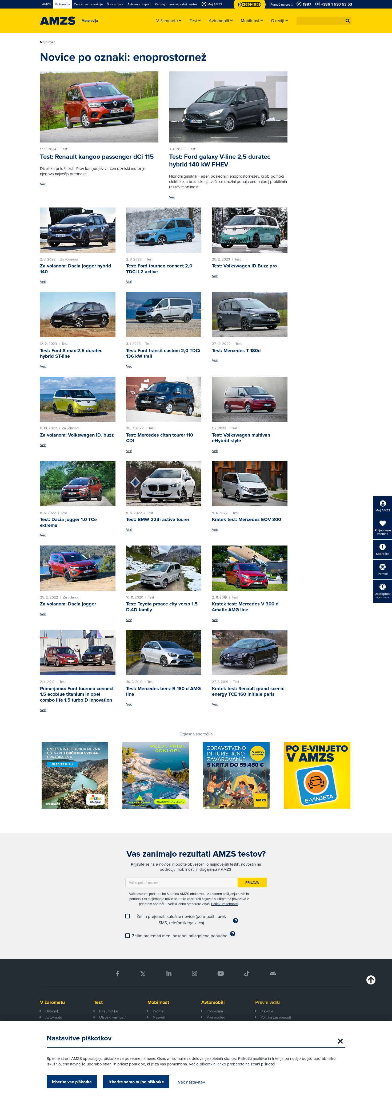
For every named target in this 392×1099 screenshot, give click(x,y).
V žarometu (52, 1002)
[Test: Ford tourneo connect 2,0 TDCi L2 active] (164, 230)
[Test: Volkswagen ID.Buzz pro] (249, 230)
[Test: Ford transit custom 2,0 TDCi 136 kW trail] (164, 314)
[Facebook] (117, 974)
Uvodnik (52, 1011)
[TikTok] (247, 974)
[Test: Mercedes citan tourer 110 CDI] (164, 399)
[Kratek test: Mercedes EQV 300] (249, 483)
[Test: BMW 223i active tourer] (164, 483)
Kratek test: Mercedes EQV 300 (246, 519)
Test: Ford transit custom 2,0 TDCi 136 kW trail (163, 353)
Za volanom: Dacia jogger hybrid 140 (75, 268)
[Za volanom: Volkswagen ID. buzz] (77, 399)
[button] (347, 21)
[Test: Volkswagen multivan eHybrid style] (249, 399)
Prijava (252, 882)
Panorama (215, 1011)
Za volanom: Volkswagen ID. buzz (77, 435)
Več (43, 184)
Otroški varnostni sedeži (113, 1020)
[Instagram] (194, 974)
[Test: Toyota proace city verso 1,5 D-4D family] (164, 568)
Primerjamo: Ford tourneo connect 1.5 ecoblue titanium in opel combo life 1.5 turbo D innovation (77, 694)
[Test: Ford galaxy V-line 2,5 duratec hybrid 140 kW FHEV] (228, 106)
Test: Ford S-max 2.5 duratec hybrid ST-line (71, 353)
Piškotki (267, 1011)
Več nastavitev (191, 1082)
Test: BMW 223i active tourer (157, 519)
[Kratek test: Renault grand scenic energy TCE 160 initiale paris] (249, 652)
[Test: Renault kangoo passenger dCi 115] (99, 106)
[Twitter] (142, 974)
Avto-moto (53, 1017)
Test (98, 1002)
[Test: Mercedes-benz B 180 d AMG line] (164, 652)
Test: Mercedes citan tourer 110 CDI (159, 438)
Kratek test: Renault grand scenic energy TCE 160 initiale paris (248, 691)
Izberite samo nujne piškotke (136, 1082)
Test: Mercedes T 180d (236, 350)
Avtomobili (213, 1002)
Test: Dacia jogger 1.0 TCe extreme (68, 522)
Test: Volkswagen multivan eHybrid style (241, 438)
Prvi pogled (216, 1017)
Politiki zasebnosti (224, 903)
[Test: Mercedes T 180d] (249, 314)
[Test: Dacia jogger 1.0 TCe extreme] (77, 483)
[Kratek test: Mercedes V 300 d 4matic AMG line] (249, 568)
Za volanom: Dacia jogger (68, 603)
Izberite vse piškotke (72, 1082)
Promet (159, 1011)
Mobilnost (158, 1002)
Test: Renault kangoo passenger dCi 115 (97, 156)
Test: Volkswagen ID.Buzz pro (244, 265)
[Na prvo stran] (57, 21)
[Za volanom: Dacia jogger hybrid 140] (77, 230)
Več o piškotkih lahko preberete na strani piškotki (232, 1064)
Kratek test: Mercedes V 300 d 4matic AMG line (245, 606)
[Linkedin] (169, 974)
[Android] (273, 974)
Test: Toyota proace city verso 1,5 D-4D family (162, 606)
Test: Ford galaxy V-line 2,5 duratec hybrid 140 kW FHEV (219, 160)
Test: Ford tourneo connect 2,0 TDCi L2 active (159, 268)
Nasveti (159, 1017)
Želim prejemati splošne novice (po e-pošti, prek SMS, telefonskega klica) (181, 919)
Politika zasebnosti (276, 1017)
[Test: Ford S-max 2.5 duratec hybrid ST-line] (77, 314)
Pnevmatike (108, 1011)
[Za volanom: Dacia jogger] (77, 568)
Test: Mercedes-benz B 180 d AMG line (163, 691)
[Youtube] (220, 974)
